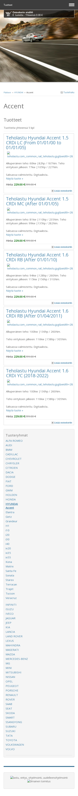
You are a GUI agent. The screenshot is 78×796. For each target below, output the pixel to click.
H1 (7, 525)
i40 (7, 544)
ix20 (8, 548)
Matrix (10, 566)
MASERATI (12, 650)
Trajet (9, 589)
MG (8, 663)
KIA (8, 627)
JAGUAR (10, 618)
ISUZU (10, 609)
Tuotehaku (68, 92)
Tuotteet (8, 5)
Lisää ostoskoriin (63, 191)
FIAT (8, 481)
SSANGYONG (14, 722)
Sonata (10, 575)
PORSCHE (12, 690)
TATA (9, 735)
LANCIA (10, 631)
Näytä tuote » (14, 178)
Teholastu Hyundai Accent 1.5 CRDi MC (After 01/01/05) (37, 201)
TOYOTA (11, 740)
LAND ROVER (14, 636)
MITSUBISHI (13, 672)
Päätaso (7, 92)
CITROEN (12, 468)
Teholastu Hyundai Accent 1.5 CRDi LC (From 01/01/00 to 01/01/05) (37, 142)
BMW (9, 449)
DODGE (10, 477)
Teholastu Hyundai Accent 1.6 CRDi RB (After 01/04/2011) (37, 313)
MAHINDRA (13, 645)
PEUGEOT (12, 686)
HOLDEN (11, 495)
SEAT (9, 708)
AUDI (9, 445)
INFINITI (11, 604)
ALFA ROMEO (14, 440)
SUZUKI (10, 731)
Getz (9, 516)
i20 (7, 535)
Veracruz (11, 598)
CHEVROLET (14, 458)
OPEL (9, 681)
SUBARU (11, 726)
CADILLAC (12, 454)
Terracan (11, 584)
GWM (9, 490)
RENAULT (12, 695)
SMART (10, 717)
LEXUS (10, 641)
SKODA (10, 713)
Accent (10, 507)
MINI (9, 668)
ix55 (8, 557)
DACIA (9, 472)
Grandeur (11, 521)
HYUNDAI (18, 92)
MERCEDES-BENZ (17, 659)
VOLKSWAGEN (15, 744)
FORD (9, 486)
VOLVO (10, 749)
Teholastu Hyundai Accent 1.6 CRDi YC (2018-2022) (37, 372)
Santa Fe (11, 571)
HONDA (11, 499)
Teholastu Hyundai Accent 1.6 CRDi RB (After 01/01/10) (37, 257)
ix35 (8, 553)
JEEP (8, 622)
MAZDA (10, 654)
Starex (10, 580)
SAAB (9, 704)
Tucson (10, 593)
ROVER (10, 699)
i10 (7, 530)
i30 (7, 539)
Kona (9, 562)
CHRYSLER (12, 463)
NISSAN (10, 677)
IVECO (10, 613)
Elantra (10, 512)
